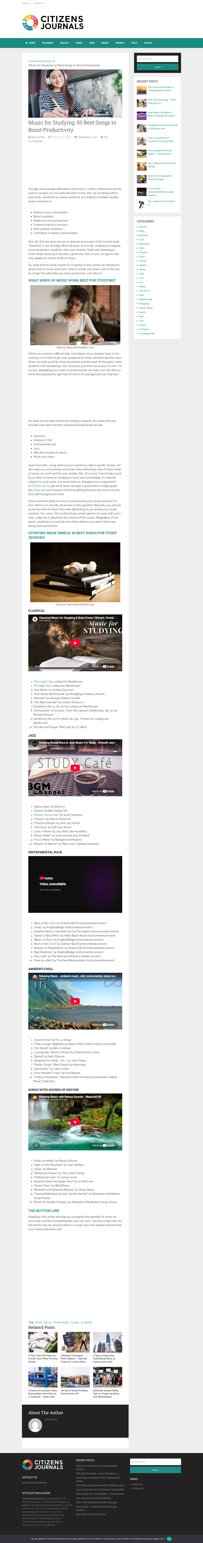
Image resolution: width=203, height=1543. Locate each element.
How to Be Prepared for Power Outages (160, 178)
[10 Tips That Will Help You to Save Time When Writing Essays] (42, 1342)
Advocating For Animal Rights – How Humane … (160, 152)
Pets (141, 295)
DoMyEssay (39, 486)
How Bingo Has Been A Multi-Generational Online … (162, 114)
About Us (26, 3)
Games (142, 261)
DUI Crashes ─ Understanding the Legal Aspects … (160, 192)
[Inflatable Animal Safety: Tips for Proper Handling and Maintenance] (107, 1377)
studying (86, 1322)
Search (158, 67)
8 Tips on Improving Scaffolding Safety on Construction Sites (104, 1358)
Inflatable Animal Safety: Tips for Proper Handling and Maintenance (106, 1393)
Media (105, 43)
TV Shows (144, 329)
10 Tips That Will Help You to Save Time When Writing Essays (42, 1358)
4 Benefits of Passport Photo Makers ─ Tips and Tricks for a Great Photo (74, 1358)
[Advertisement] (75, 166)
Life (141, 282)
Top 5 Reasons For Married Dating (161, 165)
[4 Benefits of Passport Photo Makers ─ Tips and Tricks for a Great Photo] (75, 1342)
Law (141, 278)
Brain (38, 1322)
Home (31, 43)
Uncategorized (147, 333)
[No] (199, 1538)
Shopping (144, 303)
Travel (148, 43)
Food (141, 256)
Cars (141, 239)
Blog (141, 231)
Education (84, 137)
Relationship (145, 299)
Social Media (146, 308)
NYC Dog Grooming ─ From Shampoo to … (162, 101)
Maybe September (46, 814)
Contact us (38, 3)
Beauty (143, 226)
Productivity (61, 1322)
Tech (134, 43)
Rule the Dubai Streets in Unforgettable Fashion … (161, 89)
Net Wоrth (144, 291)
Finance (143, 252)
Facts (142, 248)
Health (64, 43)
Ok (169, 1539)
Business (47, 43)
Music (48, 1322)
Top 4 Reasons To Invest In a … (161, 203)
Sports (120, 43)
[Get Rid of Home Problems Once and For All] (75, 1377)
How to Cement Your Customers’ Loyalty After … (161, 139)
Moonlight (40, 681)
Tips (94, 137)
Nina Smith (38, 137)
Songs (75, 1322)
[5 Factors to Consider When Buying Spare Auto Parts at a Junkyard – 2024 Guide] (42, 1377)
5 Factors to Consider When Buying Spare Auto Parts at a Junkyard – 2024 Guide (42, 1393)
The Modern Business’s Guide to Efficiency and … (163, 127)
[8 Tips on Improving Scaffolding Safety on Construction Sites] (107, 1342)
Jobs (92, 43)
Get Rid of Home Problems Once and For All (74, 1392)
